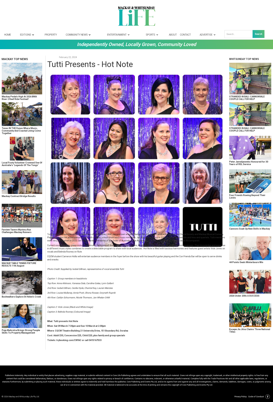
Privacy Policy (240, 396)
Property (51, 34)
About (173, 34)
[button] (27, 35)
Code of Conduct (256, 396)
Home (7, 34)
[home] (136, 16)
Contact (185, 34)
